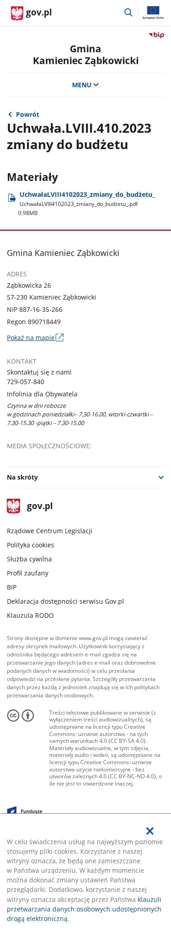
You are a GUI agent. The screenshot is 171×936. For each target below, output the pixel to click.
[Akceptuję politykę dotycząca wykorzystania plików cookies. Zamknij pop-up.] (150, 831)
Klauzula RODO (30, 615)
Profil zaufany (27, 573)
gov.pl (39, 507)
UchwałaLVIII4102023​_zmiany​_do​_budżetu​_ (86, 203)
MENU (82, 84)
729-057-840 (25, 381)
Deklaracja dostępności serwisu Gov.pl (65, 601)
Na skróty (22, 477)
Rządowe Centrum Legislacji (50, 530)
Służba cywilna (29, 559)
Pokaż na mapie (35, 337)
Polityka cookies (30, 545)
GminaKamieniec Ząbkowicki (86, 54)
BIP (11, 587)
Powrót (27, 114)
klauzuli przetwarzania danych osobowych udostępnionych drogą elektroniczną (84, 909)
